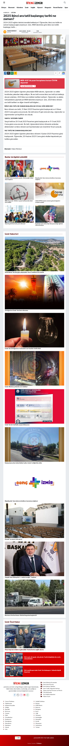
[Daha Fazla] (15, 73)
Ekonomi (11, 7)
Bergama (38, 709)
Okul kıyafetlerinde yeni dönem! (15, 223)
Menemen (38, 723)
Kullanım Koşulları (10, 705)
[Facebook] (14, 694)
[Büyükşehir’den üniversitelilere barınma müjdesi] (49, 168)
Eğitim (13, 12)
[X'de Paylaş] (8, 73)
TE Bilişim (39, 743)
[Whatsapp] (27, 694)
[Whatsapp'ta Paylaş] (12, 73)
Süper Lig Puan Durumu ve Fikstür (52, 690)
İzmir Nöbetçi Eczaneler (50, 682)
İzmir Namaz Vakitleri (49, 686)
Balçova (37, 707)
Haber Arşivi (46, 696)
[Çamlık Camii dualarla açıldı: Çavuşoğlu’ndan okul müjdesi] (19, 168)
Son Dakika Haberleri (49, 694)
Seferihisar (38, 725)
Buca (36, 711)
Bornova (7, 711)
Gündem (20, 7)
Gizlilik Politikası (40, 701)
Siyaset (40, 7)
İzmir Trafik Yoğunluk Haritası (51, 688)
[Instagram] (21, 694)
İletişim (37, 703)
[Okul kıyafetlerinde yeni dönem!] (19, 214)
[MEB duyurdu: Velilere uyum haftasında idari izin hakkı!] (19, 191)
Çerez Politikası (9, 701)
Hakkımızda (8, 703)
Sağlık (33, 7)
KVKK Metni (38, 705)
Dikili (6, 715)
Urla (6, 729)
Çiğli (36, 713)
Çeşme (7, 713)
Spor (66, 7)
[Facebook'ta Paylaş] (5, 73)
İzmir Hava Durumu (48, 684)
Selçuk (7, 727)
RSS (18, 738)
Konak (37, 721)
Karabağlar (38, 717)
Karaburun (8, 719)
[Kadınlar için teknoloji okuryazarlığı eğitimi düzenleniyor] (49, 214)
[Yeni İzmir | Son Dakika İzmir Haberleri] (34, 2)
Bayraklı (7, 709)
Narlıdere (8, 725)
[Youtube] (24, 694)
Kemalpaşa (8, 721)
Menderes (8, 723)
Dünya (3, 7)
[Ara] (65, 3)
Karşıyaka (38, 719)
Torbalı (37, 727)
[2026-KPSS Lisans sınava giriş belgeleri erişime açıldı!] (49, 191)
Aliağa (7, 707)
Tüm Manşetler (47, 692)
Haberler (6, 12)
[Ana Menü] (4, 2)
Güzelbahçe (8, 717)
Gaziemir (38, 715)
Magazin (48, 7)
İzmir (27, 7)
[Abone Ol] (63, 73)
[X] (17, 694)
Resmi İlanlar (58, 7)
